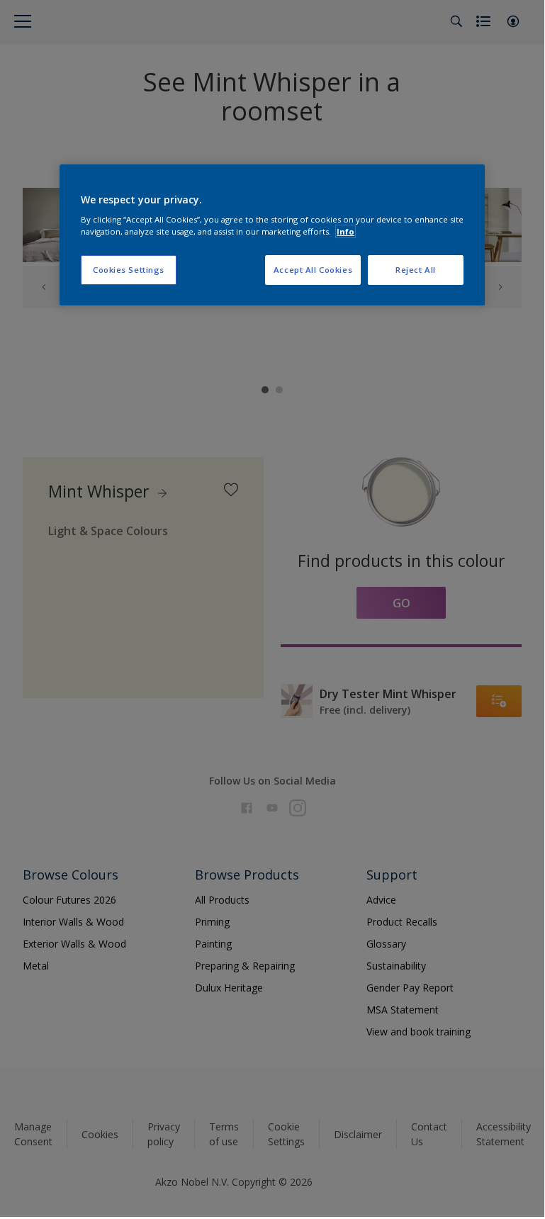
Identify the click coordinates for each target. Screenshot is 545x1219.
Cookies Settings (128, 269)
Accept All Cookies (313, 269)
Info (345, 231)
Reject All (415, 269)
